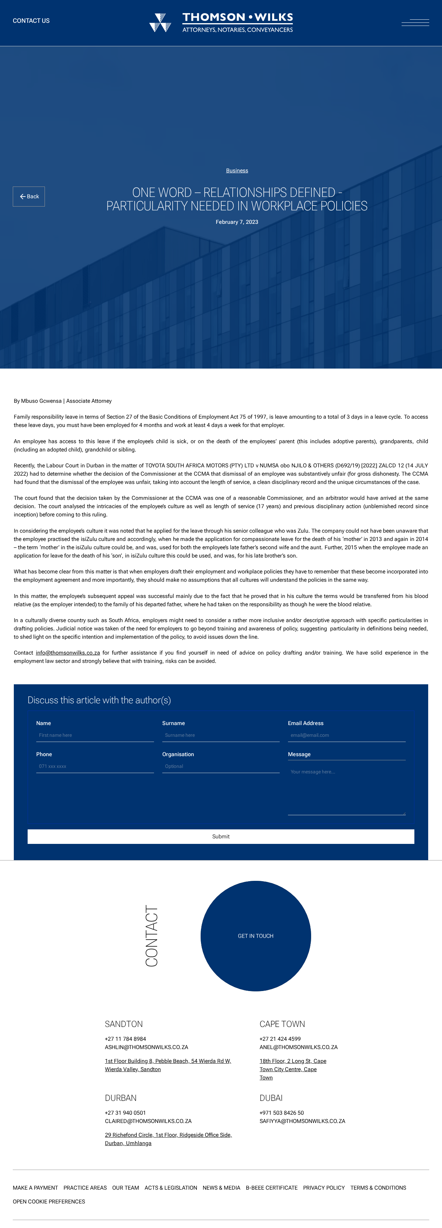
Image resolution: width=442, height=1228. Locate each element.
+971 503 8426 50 (282, 1113)
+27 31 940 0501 (125, 1113)
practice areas (85, 1187)
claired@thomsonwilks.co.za (148, 1121)
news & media (221, 1187)
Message (299, 754)
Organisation (178, 754)
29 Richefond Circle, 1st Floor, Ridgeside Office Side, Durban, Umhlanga (168, 1139)
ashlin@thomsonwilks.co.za (146, 1047)
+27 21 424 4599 (280, 1039)
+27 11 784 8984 (125, 1039)
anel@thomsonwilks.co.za (294, 1047)
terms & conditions (378, 1187)
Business (237, 170)
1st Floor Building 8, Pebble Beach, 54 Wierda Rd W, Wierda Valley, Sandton (168, 1065)
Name (43, 723)
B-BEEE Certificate (272, 1187)
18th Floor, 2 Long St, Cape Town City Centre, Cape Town (293, 1069)
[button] (415, 16)
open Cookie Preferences (49, 1201)
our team (125, 1187)
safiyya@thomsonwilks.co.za (294, 1121)
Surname (173, 723)
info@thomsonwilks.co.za (68, 652)
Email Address (306, 723)
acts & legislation (171, 1187)
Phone (44, 754)
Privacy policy (324, 1187)
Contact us (31, 21)
